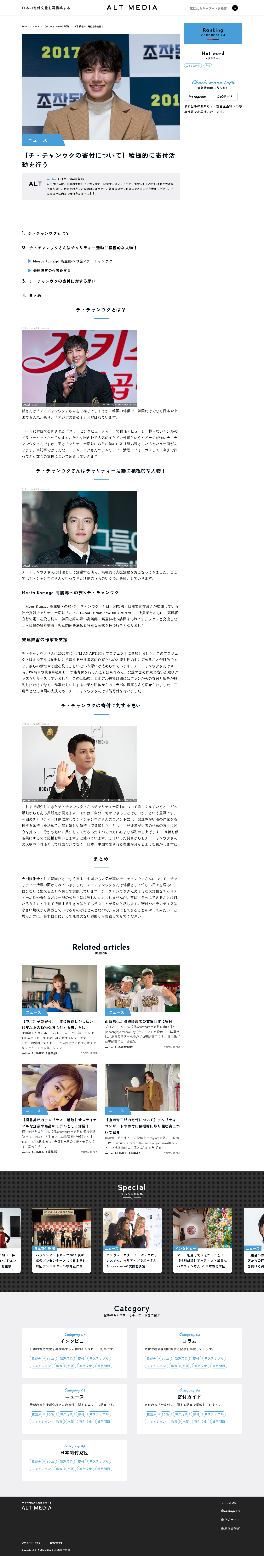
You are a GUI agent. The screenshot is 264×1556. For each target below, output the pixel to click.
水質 (71, 1365)
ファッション (41, 1365)
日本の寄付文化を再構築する (46, 7)
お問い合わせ (56, 1542)
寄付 (208, 65)
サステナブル (99, 1358)
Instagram (232, 1511)
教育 (59, 1365)
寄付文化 (85, 1365)
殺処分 (36, 1358)
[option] (61, 1240)
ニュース (38, 139)
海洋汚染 (66, 1358)
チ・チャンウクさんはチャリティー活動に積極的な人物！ (80, 248)
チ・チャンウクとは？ (46, 233)
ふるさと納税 (193, 65)
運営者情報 (232, 1529)
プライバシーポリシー (32, 1542)
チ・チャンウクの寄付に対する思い (59, 281)
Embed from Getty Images (35, 328)
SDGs (51, 1358)
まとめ (32, 295)
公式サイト (224, 97)
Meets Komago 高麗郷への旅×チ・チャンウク (73, 260)
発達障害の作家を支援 (52, 270)
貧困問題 (103, 1365)
